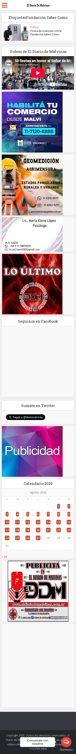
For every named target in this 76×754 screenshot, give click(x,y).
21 (48, 530)
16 (69, 522)
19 (27, 530)
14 (48, 522)
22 (58, 530)
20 (38, 530)
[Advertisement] (38, 666)
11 (17, 522)
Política (34, 27)
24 (7, 538)
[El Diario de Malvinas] (38, 4)
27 (38, 538)
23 (69, 530)
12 (27, 522)
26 (27, 538)
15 (58, 522)
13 (38, 522)
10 (7, 522)
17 (7, 530)
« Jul (4, 556)
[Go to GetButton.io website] (66, 750)
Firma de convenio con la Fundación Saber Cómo (45, 32)
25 (17, 538)
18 (17, 530)
